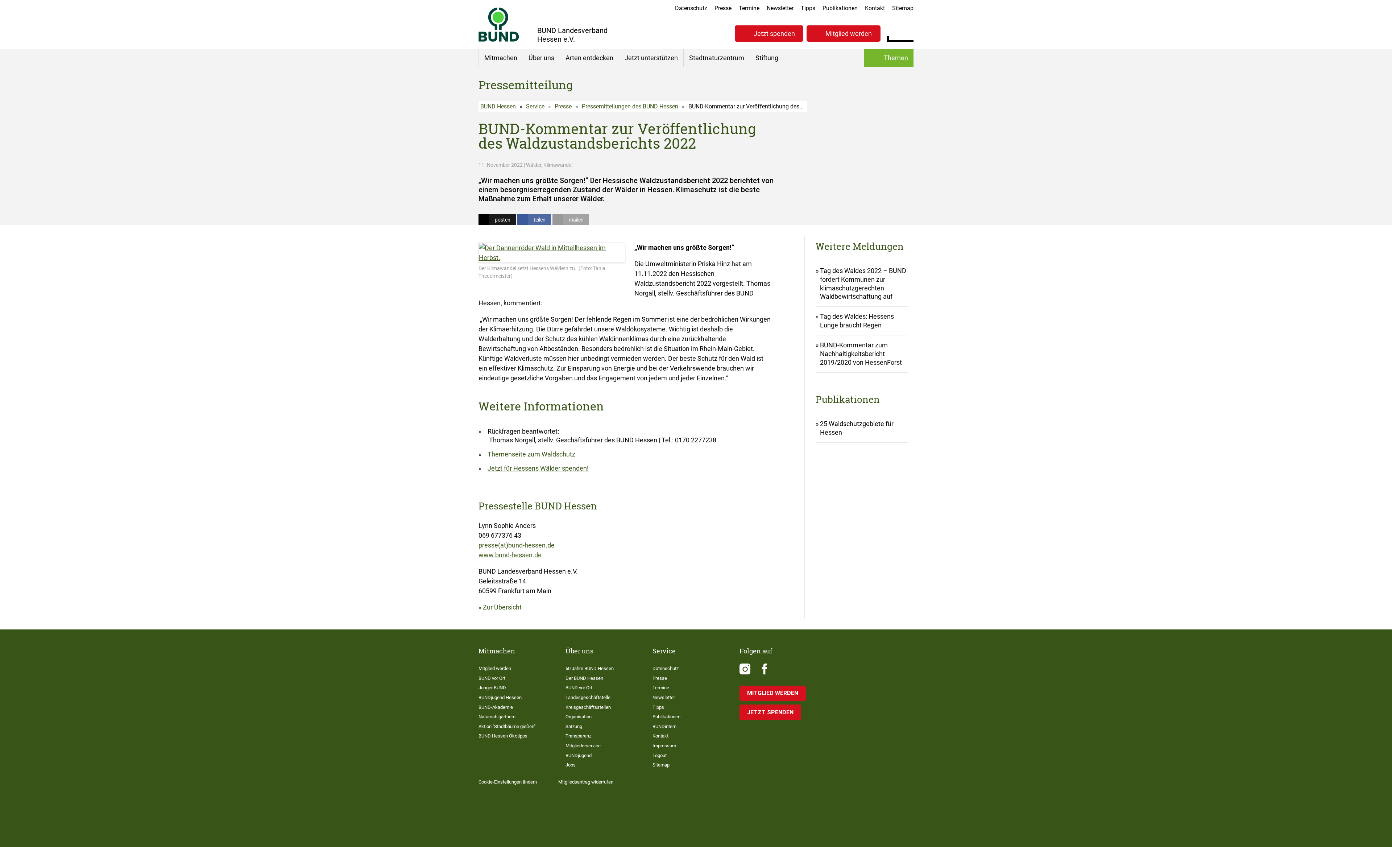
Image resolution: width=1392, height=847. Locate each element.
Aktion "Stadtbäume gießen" (506, 726)
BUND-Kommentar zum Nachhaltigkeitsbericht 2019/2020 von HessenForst (861, 353)
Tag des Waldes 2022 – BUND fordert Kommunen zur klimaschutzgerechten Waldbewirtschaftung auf (863, 284)
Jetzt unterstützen (651, 58)
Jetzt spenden (774, 33)
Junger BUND (492, 687)
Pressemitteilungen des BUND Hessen (630, 106)
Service (535, 106)
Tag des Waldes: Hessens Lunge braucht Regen (857, 321)
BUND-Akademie (495, 707)
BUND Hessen (498, 106)
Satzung (574, 726)
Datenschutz (691, 8)
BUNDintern (664, 726)
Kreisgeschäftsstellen (588, 707)
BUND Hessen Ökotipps (502, 736)
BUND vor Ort (491, 678)
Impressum (664, 745)
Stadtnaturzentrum (716, 58)
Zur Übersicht (502, 607)
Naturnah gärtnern (496, 716)
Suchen (908, 33)
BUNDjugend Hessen (500, 697)
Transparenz (578, 736)
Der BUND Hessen (584, 678)
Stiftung (766, 58)
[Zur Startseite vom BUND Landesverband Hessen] (498, 24)
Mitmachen (500, 58)
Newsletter (780, 8)
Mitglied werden (848, 33)
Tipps (808, 8)
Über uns (541, 58)
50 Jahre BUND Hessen (590, 668)
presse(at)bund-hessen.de (516, 545)
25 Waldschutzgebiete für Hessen (857, 428)
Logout (659, 755)
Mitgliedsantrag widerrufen (585, 782)
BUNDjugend (579, 755)
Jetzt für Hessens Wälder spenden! (538, 468)
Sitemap (903, 8)
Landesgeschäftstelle (588, 697)
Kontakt (875, 8)
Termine (749, 8)
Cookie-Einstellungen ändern (507, 782)
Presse (723, 8)
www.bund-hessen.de (510, 555)
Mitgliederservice (583, 745)
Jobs (571, 765)
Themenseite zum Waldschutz (531, 454)
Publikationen (840, 8)
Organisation (579, 716)
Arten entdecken (589, 58)
